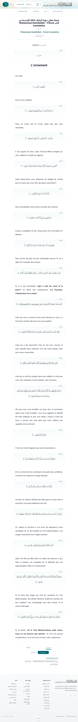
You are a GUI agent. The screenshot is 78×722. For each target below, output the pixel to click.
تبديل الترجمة (39, 36)
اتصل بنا (5, 4)
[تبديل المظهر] (11, 4)
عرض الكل (33, 652)
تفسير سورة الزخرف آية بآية (52, 658)
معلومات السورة (54, 664)
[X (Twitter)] (71, 695)
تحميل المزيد (42, 652)
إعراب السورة (27, 661)
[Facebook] (75, 695)
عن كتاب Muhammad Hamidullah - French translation (45, 661)
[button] (46, 11)
